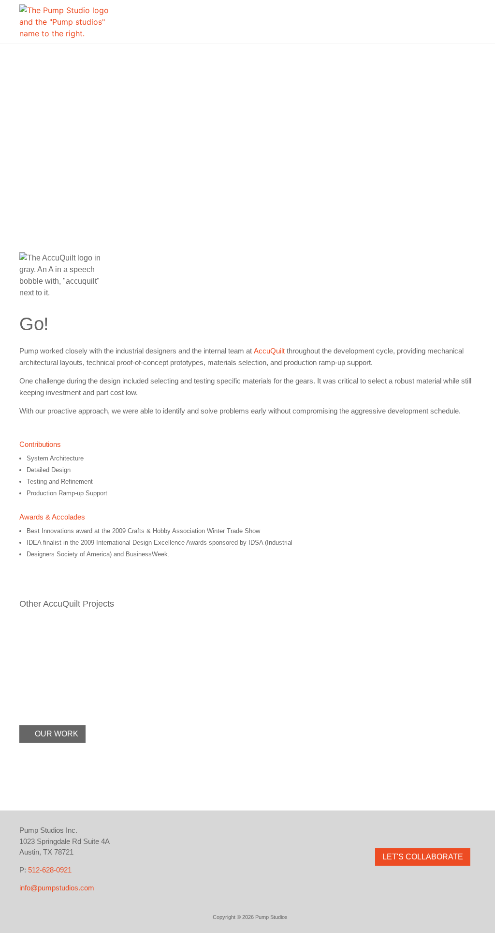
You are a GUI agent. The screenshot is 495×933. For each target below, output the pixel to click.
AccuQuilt (269, 351)
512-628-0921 (50, 870)
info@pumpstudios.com (56, 888)
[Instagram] (402, 830)
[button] (468, 22)
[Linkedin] (443, 830)
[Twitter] (422, 830)
